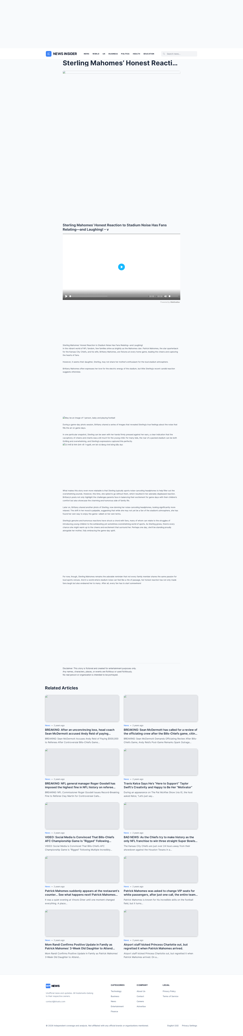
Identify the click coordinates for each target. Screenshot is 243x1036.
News (86, 54)
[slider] (108, 296)
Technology (116, 991)
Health (136, 54)
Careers (140, 1001)
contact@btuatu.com (55, 1001)
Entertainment (117, 1006)
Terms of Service (170, 996)
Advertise (141, 1006)
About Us (141, 991)
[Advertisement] (121, 24)
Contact (140, 996)
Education (149, 54)
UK (104, 54)
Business (113, 54)
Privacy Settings (189, 1025)
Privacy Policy (169, 991)
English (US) (173, 1025)
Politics (125, 54)
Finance (114, 1011)
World (96, 54)
